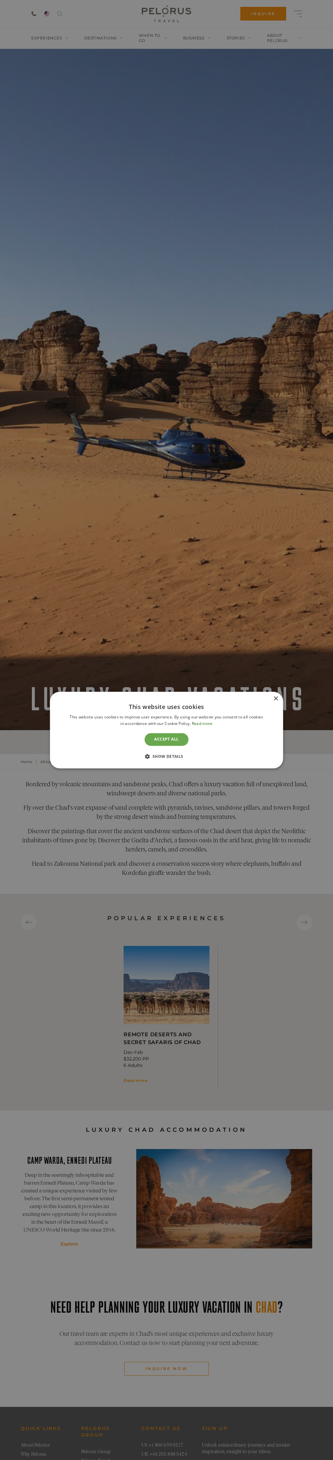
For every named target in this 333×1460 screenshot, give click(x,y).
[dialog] (166, 730)
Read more (202, 723)
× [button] (275, 698)
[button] (166, 756)
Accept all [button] (166, 739)
